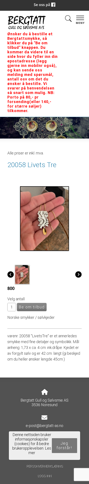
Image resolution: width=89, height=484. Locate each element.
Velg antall (16, 299)
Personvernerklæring (44, 466)
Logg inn (44, 476)
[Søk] (68, 19)
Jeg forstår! (64, 445)
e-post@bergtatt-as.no (44, 425)
